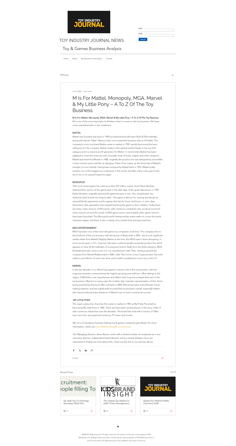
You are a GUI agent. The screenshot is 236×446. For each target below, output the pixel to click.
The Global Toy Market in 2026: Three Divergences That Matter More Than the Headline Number (117, 402)
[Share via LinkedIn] (86, 350)
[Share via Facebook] (74, 350)
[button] (172, 75)
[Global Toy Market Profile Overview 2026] (158, 386)
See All (173, 372)
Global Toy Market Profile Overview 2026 (156, 402)
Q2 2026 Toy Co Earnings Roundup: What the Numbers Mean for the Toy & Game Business (77, 402)
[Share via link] (92, 350)
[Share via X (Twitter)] (80, 350)
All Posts (64, 75)
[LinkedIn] (118, 426)
